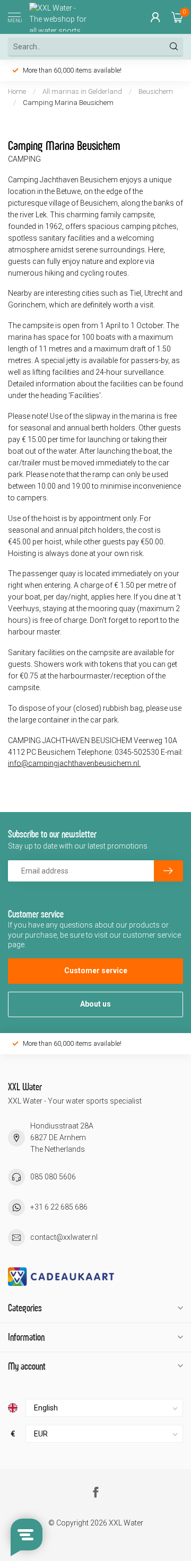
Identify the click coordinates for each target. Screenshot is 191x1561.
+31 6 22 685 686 (59, 1207)
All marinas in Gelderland (82, 91)
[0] (177, 17)
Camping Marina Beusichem (68, 103)
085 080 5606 (53, 1176)
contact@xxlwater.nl (64, 1237)
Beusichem (155, 91)
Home (17, 91)
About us (95, 1004)
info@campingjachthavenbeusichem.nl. (74, 763)
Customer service (95, 970)
